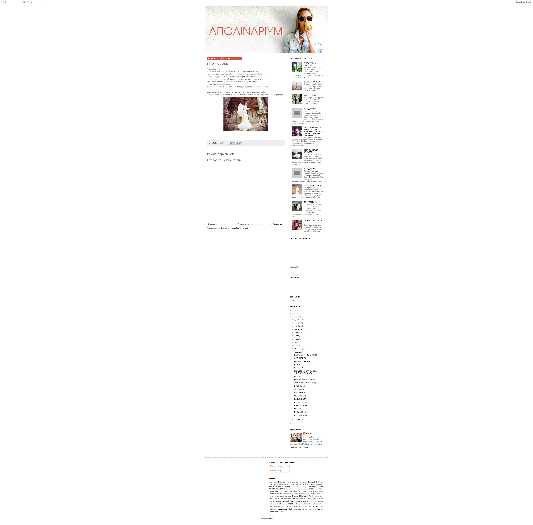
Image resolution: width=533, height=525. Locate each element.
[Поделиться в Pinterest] (240, 143)
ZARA (283, 512)
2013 (295, 314)
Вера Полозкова (301, 482)
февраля (298, 352)
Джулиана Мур (284, 484)
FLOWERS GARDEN (302, 361)
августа (298, 333)
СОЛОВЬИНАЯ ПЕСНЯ (313, 185)
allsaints (271, 491)
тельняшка (299, 489)
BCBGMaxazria (295, 491)
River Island (308, 506)
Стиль (288, 489)
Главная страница (245, 224)
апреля (298, 346)
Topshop (320, 509)
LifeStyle (285, 501)
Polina (215, 143)
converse (302, 493)
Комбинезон (300, 484)
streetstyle (282, 509)
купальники (319, 484)
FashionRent (319, 496)
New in (307, 504)
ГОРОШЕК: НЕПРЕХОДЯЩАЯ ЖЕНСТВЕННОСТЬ (306, 372)
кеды (292, 484)
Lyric (314, 501)
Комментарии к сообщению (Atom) (234, 228)
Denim (313, 493)
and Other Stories (282, 491)
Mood (290, 504)
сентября (298, 329)
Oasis (312, 504)
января (298, 419)
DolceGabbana (282, 496)
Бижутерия (282, 482)
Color (296, 493)
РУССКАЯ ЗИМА (300, 415)
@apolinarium (273, 482)
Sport (275, 509)
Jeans (314, 498)
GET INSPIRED (300, 358)
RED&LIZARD (299, 386)
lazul (270, 501)
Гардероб (311, 482)
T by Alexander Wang (309, 509)
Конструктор (310, 484)
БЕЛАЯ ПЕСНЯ (300, 396)
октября (298, 326)
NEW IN (297, 365)
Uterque (277, 512)
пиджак (305, 487)
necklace (297, 504)
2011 (295, 423)
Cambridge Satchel (275, 493)
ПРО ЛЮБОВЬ (300, 402)
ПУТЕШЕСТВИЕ (310, 95)
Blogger (271, 518)
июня (297, 339)
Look (291, 501)
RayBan (288, 506)
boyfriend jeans (313, 491)
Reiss (301, 506)
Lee (273, 501)
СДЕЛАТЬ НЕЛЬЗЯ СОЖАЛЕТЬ (311, 151)
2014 (295, 310)
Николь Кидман (296, 487)
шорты (306, 489)
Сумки (292, 489)
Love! (292, 300)
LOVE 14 (297, 409)
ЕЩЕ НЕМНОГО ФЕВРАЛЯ (304, 380)
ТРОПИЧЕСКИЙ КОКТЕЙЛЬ (310, 64)
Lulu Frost (308, 501)
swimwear (297, 509)
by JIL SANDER (300, 399)
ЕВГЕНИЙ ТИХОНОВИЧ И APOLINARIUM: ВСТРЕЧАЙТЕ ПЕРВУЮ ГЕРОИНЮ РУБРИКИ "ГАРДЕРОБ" (313, 131)
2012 (295, 317)
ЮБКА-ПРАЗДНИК (301, 406)
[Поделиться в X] (234, 143)
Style (290, 509)
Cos (307, 493)
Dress (289, 496)
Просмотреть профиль (299, 447)
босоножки (291, 482)
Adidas (321, 489)
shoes (271, 509)
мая (296, 342)
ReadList (295, 506)
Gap (270, 498)
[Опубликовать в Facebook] (237, 143)
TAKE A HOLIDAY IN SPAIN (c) (305, 383)
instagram (303, 498)
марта (297, 349)
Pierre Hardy (273, 506)
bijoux (304, 491)
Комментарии (277, 471)
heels (289, 498)
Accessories (313, 489)
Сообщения (277, 467)
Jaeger (309, 498)
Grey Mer (280, 498)
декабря (298, 320)
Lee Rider (278, 501)
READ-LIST (298, 368)
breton (321, 491)
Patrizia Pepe (318, 504)
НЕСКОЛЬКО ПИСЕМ (312, 82)
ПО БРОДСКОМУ (310, 202)
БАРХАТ (297, 376)
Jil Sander (320, 498)
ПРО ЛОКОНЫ (300, 412)
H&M (285, 498)
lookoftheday (300, 501)
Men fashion (283, 504)
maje (318, 501)
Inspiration (295, 498)
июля (297, 336)
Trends (271, 512)
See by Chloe (318, 506)
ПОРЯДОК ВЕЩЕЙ (311, 109)
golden (274, 498)
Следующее (212, 224)
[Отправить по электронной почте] (229, 143)
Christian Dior (288, 493)
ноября (298, 323)
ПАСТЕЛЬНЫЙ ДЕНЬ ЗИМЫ (305, 355)
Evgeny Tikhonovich (300, 496)
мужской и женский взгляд (279, 487)
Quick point (281, 506)
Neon (302, 504)
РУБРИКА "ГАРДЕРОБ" (277, 489)
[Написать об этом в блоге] (232, 143)
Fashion (311, 496)
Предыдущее (278, 224)
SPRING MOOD (300, 389)
